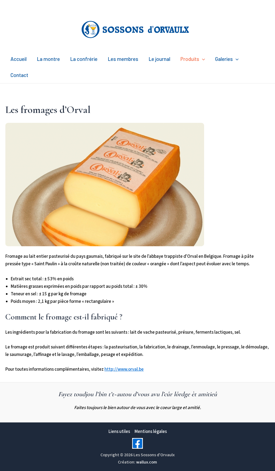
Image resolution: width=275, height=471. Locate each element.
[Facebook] (137, 443)
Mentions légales (151, 431)
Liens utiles (119, 431)
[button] (202, 59)
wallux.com (146, 462)
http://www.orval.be (124, 369)
